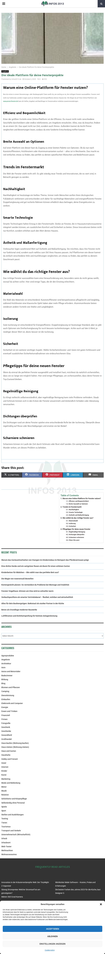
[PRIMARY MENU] (3, 3)
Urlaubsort (6, 842)
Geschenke (6, 731)
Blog (3, 683)
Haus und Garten (8, 751)
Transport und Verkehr (11, 830)
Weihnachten (7, 850)
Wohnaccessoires (9, 854)
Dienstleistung (7, 695)
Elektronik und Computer (12, 703)
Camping (5, 691)
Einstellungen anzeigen (52, 944)
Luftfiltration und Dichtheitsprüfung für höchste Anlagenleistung (29, 616)
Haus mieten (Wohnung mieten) (15, 747)
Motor (4, 787)
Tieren (4, 823)
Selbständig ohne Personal (13, 803)
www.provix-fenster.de (10, 101)
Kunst (3, 775)
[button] (101, 904)
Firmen (4, 719)
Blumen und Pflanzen (10, 687)
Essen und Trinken (9, 711)
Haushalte (5, 755)
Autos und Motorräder (10, 671)
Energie (4, 707)
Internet (4, 767)
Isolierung (72, 523)
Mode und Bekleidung (10, 783)
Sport (3, 811)
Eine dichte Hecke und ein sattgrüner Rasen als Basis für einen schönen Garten (35, 566)
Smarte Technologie (75, 512)
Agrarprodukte (7, 656)
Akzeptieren (52, 929)
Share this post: (74, 540)
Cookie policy (50, 950)
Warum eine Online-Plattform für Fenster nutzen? (81, 498)
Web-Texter (6, 846)
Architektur (6, 663)
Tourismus (6, 827)
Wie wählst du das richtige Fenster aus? (77, 518)
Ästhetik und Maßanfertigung (79, 515)
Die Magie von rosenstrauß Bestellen (17, 579)
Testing (4, 818)
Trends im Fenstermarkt (71, 507)
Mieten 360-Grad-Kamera (12, 897)
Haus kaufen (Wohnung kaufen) (15, 743)
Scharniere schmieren (76, 537)
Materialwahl (73, 521)
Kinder (4, 771)
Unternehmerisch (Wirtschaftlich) (15, 834)
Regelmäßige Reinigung (77, 532)
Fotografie (5, 723)
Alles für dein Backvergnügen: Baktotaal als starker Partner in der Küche (32, 603)
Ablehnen (52, 936)
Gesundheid (6, 735)
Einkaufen (5, 699)
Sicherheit (72, 526)
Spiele (4, 807)
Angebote (5, 71)
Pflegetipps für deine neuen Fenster (76, 529)
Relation (5, 795)
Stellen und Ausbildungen (12, 815)
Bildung (4, 679)
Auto (3, 667)
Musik (4, 791)
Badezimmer (6, 675)
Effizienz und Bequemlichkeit (79, 501)
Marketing (5, 779)
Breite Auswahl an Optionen (78, 504)
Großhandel (6, 739)
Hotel (3, 763)
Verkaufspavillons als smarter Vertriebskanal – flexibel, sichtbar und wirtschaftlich (37, 597)
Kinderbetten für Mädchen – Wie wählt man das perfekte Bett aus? (30, 572)
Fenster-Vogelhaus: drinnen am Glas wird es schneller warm (27, 591)
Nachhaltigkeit (74, 510)
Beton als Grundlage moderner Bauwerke (19, 610)
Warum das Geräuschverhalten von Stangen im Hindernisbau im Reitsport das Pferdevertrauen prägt (45, 560)
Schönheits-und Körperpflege (14, 799)
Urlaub (4, 838)
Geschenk (5, 727)
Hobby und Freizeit (9, 759)
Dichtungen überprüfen (76, 534)
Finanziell (5, 715)
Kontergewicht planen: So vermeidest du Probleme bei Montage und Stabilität (35, 585)
